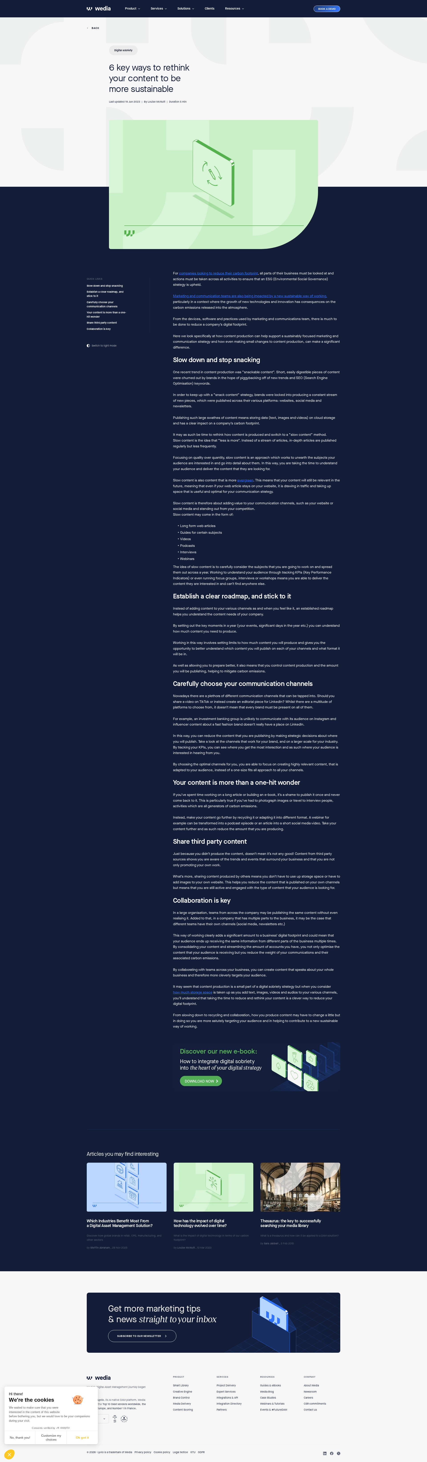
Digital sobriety (123, 50)
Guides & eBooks (270, 1385)
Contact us (310, 1409)
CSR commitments (315, 1403)
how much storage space (192, 992)
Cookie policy (162, 1452)
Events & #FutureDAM (273, 1409)
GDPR (201, 1452)
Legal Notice (180, 1452)
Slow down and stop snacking (105, 286)
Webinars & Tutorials (272, 1403)
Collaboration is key (99, 329)
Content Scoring (183, 1409)
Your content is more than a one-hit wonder (106, 314)
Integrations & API (227, 1397)
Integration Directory (229, 1403)
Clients (209, 8)
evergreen (245, 480)
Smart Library (181, 1385)
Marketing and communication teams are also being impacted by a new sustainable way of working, (250, 296)
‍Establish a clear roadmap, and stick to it (105, 294)
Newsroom (310, 1391)
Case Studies (268, 1397)
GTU (192, 1452)
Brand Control (181, 1397)
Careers (308, 1397)
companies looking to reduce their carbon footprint (218, 273)
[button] (132, 8)
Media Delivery (182, 1403)
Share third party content (102, 323)
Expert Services (226, 1391)
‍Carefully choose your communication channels (102, 304)
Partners (222, 1409)
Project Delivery (226, 1385)
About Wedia (311, 1385)
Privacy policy (143, 1452)
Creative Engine (182, 1391)
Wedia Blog (267, 1391)
